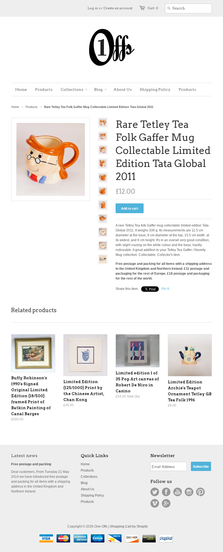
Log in (93, 8)
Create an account (117, 8)
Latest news (24, 455)
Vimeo (154, 503)
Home (85, 464)
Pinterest (200, 492)
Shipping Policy (92, 495)
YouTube (177, 492)
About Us (87, 489)
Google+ (166, 503)
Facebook (166, 492)
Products (32, 106)
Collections (89, 477)
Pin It (165, 289)
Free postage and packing (31, 464)
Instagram (189, 492)
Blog (84, 483)
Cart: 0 (152, 8)
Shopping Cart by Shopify (129, 526)
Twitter (154, 492)
